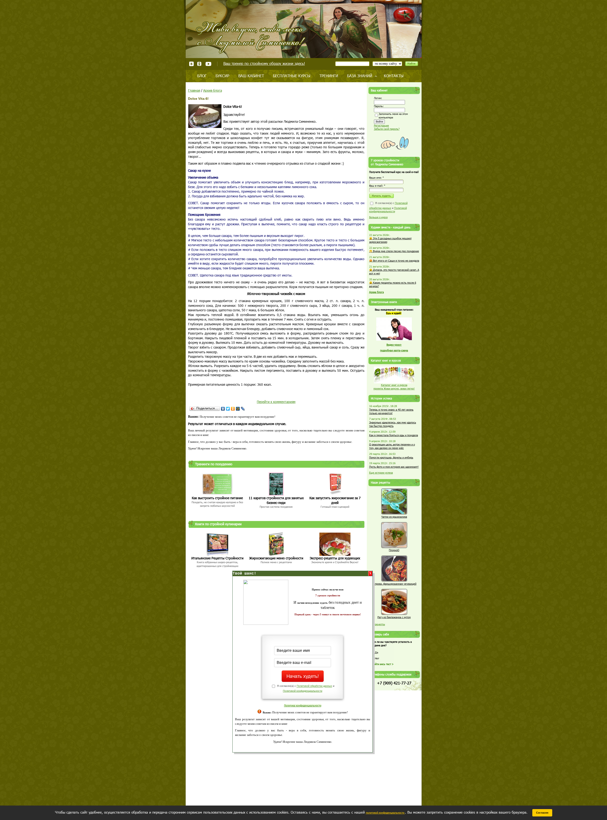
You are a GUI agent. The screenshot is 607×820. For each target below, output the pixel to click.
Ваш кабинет (251, 75)
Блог (202, 75)
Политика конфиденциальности (302, 705)
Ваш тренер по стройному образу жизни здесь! (264, 63)
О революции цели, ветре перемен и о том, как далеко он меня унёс (392, 446)
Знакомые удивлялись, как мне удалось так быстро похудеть (392, 424)
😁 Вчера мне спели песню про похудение (394, 251)
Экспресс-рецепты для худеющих (335, 558)
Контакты (394, 75)
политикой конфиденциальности (385, 812)
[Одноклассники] (232, 409)
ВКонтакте (191, 64)
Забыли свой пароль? (387, 128)
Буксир (222, 75)
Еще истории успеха (381, 472)
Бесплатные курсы (291, 75)
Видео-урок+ (394, 344)
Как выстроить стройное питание (217, 498)
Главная (194, 90)
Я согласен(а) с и (388, 207)
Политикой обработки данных (314, 686)
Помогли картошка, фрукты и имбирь (391, 457)
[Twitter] (227, 409)
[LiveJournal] (242, 409)
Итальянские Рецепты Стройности (217, 558)
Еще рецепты (377, 624)
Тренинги (328, 75)
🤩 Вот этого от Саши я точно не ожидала (394, 260)
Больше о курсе (378, 217)
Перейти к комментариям (276, 401)
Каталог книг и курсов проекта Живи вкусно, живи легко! (394, 386)
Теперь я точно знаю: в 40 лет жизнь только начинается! (391, 411)
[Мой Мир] (237, 409)
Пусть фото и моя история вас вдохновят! (394, 466)
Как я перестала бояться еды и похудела (393, 435)
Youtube (208, 64)
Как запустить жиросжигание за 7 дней (335, 500)
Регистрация (381, 125)
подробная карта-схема (394, 350)
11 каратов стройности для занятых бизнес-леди (276, 500)
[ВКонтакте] (223, 409)
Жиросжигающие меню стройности (276, 558)
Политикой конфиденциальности (302, 690)
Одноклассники (199, 64)
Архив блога (212, 90)
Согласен (542, 812)
